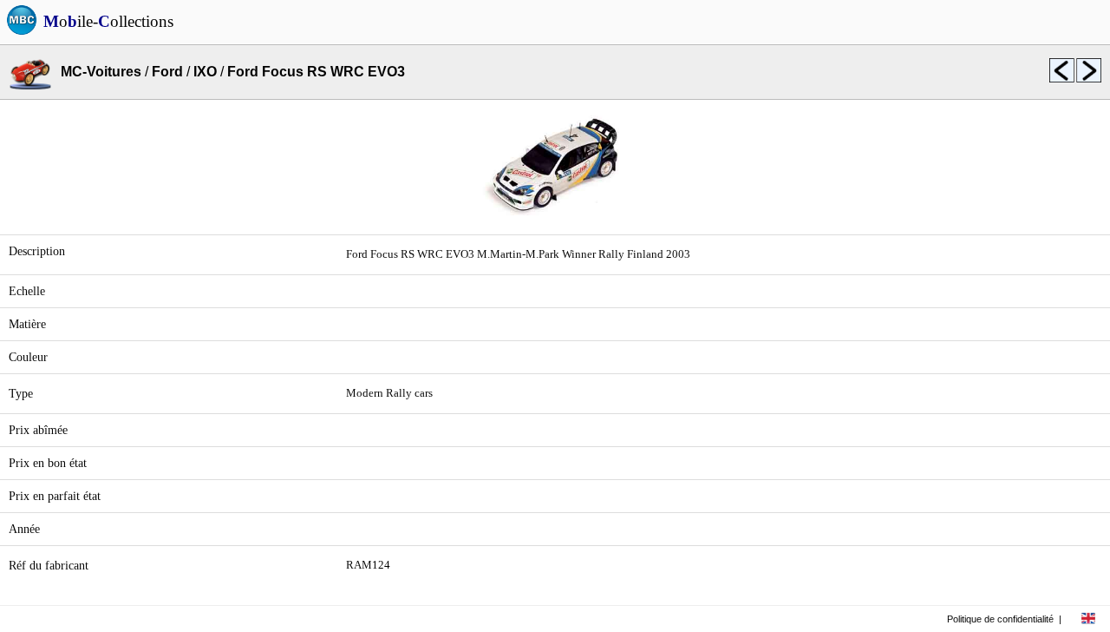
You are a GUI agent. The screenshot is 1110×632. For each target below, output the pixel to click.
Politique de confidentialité (1000, 619)
